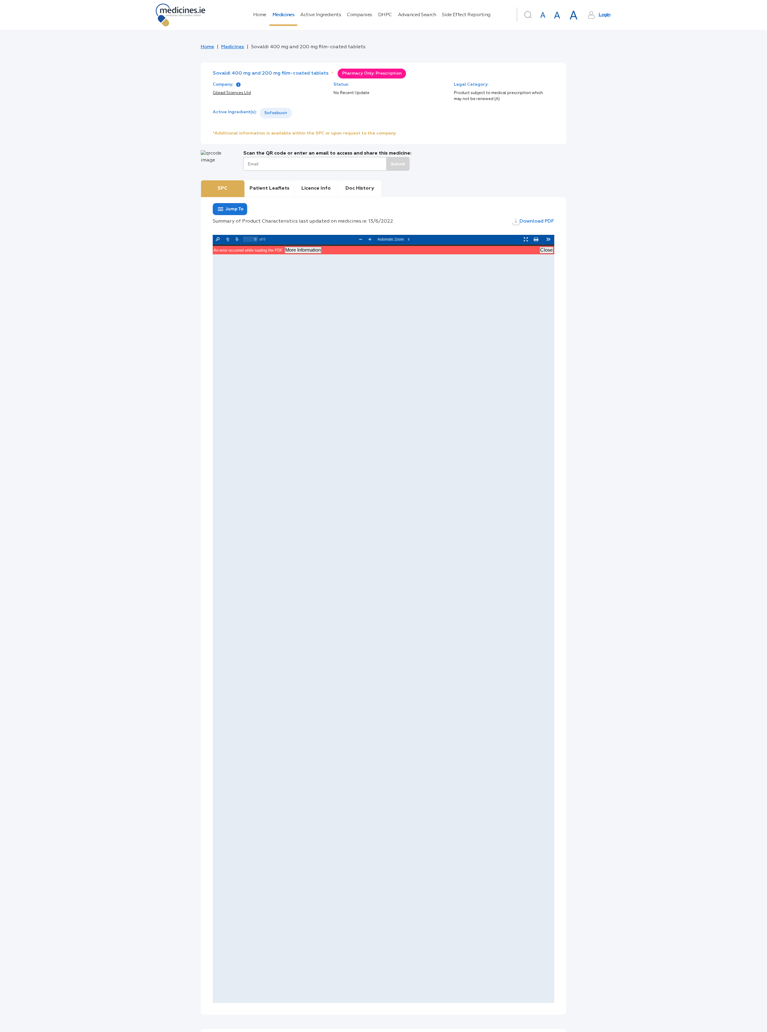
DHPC (385, 15)
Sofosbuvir (275, 113)
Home (259, 15)
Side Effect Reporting (466, 15)
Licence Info (316, 188)
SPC (222, 188)
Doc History (359, 188)
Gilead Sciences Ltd (232, 93)
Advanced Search (417, 15)
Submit (398, 163)
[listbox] (276, 113)
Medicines (283, 15)
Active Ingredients (320, 15)
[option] (276, 113)
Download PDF (537, 221)
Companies (359, 15)
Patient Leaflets (269, 188)
